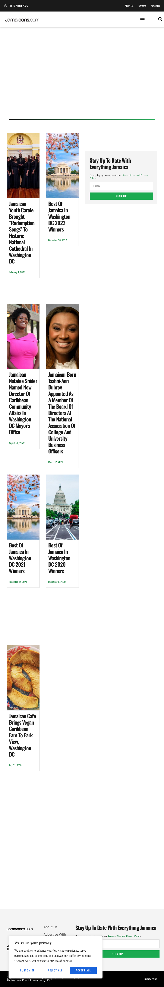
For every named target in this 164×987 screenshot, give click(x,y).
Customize (27, 970)
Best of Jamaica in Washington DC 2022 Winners (59, 216)
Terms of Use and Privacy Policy (124, 935)
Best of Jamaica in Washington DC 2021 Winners (20, 558)
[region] (55, 957)
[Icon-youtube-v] (8, 949)
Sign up (121, 196)
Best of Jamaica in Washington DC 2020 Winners (59, 558)
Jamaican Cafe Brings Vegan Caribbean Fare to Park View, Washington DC (22, 735)
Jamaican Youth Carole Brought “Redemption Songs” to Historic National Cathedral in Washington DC (21, 232)
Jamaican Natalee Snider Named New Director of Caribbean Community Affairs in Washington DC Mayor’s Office (23, 403)
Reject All (55, 970)
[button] (142, 19)
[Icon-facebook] (8, 946)
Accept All (83, 970)
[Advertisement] (82, 77)
